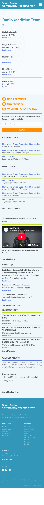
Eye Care (26, 444)
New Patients (6, 427)
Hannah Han (7, 57)
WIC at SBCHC (8, 156)
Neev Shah (7, 69)
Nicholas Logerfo (9, 32)
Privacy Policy (27, 485)
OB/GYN (27, 440)
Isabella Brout (8, 81)
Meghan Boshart (9, 44)
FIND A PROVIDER (16, 99)
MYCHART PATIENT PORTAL (22, 108)
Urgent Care (27, 435)
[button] (22, 130)
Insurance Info (6, 433)
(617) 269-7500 (7, 460)
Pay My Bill (5, 435)
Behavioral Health (29, 437)
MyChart (5, 431)
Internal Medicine (29, 427)
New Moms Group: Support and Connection (21, 144)
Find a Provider (6, 429)
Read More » (6, 38)
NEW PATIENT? (15, 104)
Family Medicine (29, 429)
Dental (26, 433)
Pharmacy (27, 442)
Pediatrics (27, 431)
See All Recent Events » (11, 208)
